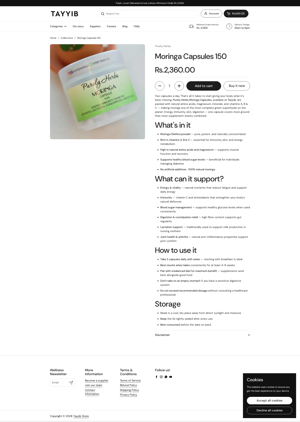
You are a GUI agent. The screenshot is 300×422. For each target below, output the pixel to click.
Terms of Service (130, 380)
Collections (67, 38)
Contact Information (92, 392)
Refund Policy (128, 385)
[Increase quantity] (179, 86)
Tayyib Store (81, 416)
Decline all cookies (270, 410)
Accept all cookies (269, 400)
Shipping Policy (129, 390)
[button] (236, 13)
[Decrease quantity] (159, 86)
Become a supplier (96, 380)
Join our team (93, 385)
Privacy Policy (128, 394)
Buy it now (237, 86)
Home (53, 38)
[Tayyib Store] (64, 13)
